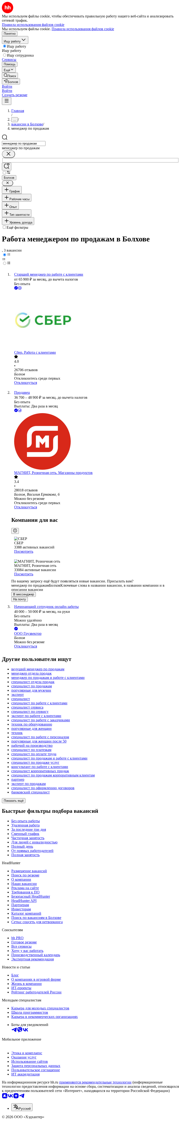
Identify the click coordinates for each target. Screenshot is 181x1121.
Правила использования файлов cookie (83, 29)
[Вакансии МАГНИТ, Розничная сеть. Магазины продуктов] (95, 442)
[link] (10, 76)
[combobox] (23, 143)
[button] (7, 86)
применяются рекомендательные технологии (95, 1082)
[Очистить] (8, 154)
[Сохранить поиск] (6, 166)
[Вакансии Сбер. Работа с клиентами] (95, 320)
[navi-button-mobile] (6, 101)
